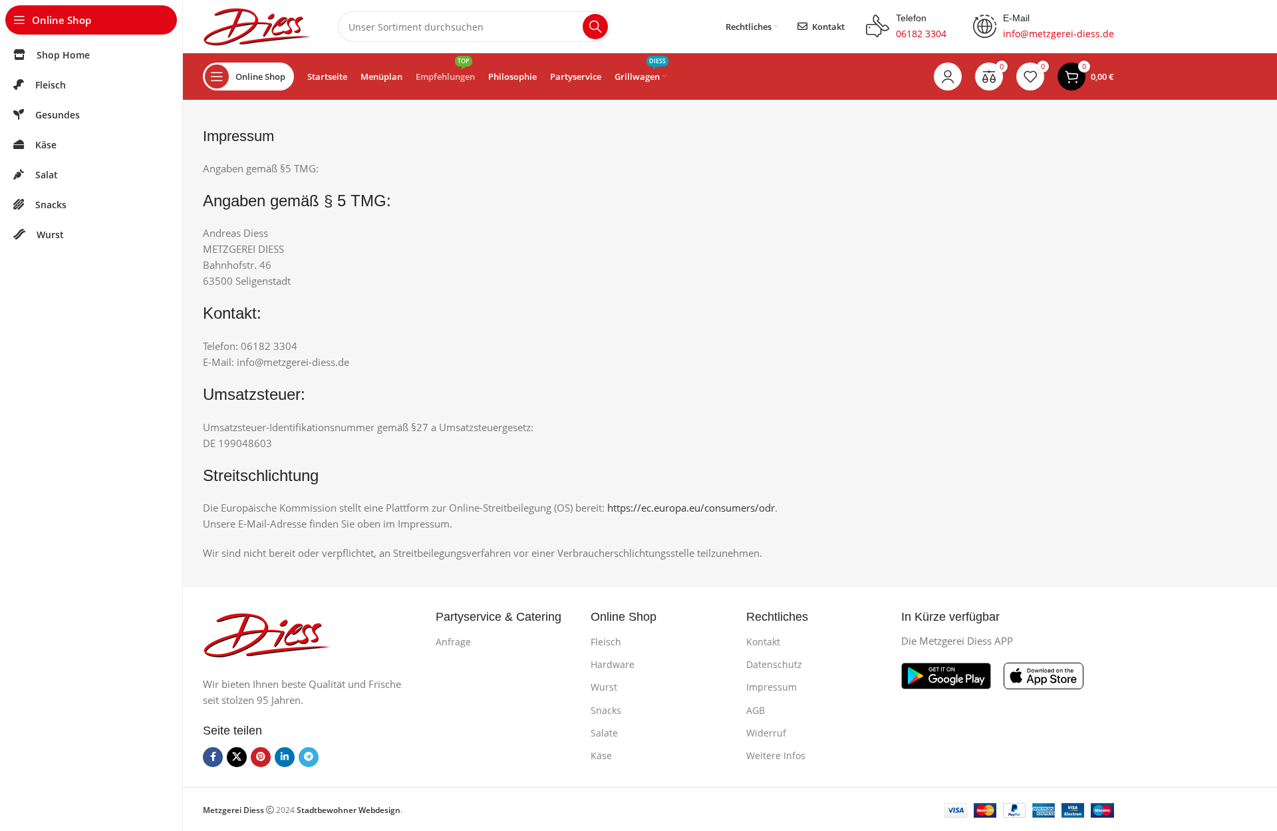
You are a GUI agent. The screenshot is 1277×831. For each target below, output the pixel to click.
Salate (604, 733)
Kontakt (763, 641)
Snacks (606, 710)
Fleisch (606, 641)
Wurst (604, 687)
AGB (755, 710)
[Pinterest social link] (261, 757)
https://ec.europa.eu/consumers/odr (691, 507)
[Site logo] (257, 25)
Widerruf (766, 733)
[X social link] (237, 757)
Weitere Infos (775, 755)
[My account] (947, 76)
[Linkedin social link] (285, 757)
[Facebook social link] (213, 757)
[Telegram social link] (309, 757)
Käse (601, 755)
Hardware (613, 664)
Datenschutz (774, 664)
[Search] (595, 26)
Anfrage (453, 641)
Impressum (771, 687)
